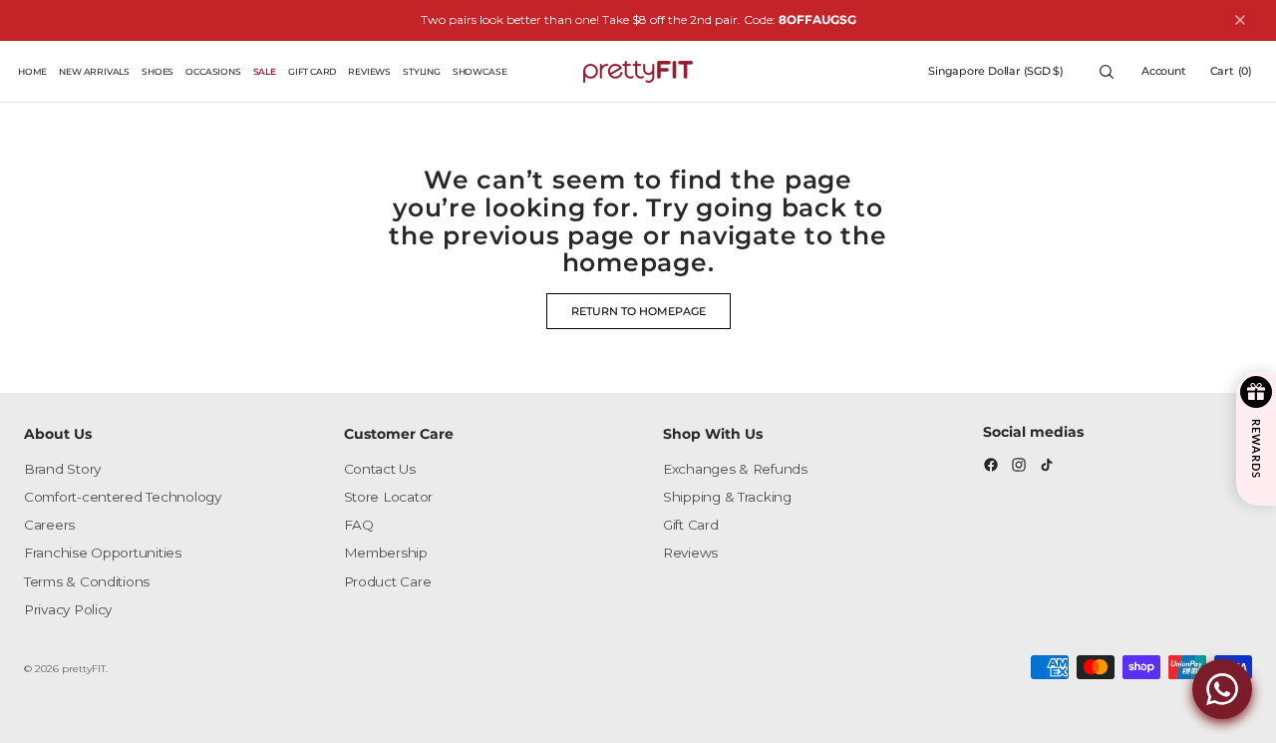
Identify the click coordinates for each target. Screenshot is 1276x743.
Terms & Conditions (87, 581)
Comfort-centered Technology (122, 497)
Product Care (388, 581)
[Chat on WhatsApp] (1222, 689)
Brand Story (62, 469)
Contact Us (380, 469)
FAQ (359, 525)
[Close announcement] (1240, 20)
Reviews (690, 552)
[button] (996, 72)
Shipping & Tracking (727, 497)
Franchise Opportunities (102, 552)
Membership (386, 552)
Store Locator (389, 497)
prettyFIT (84, 668)
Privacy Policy (68, 609)
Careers (49, 525)
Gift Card (691, 525)
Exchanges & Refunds (735, 469)
